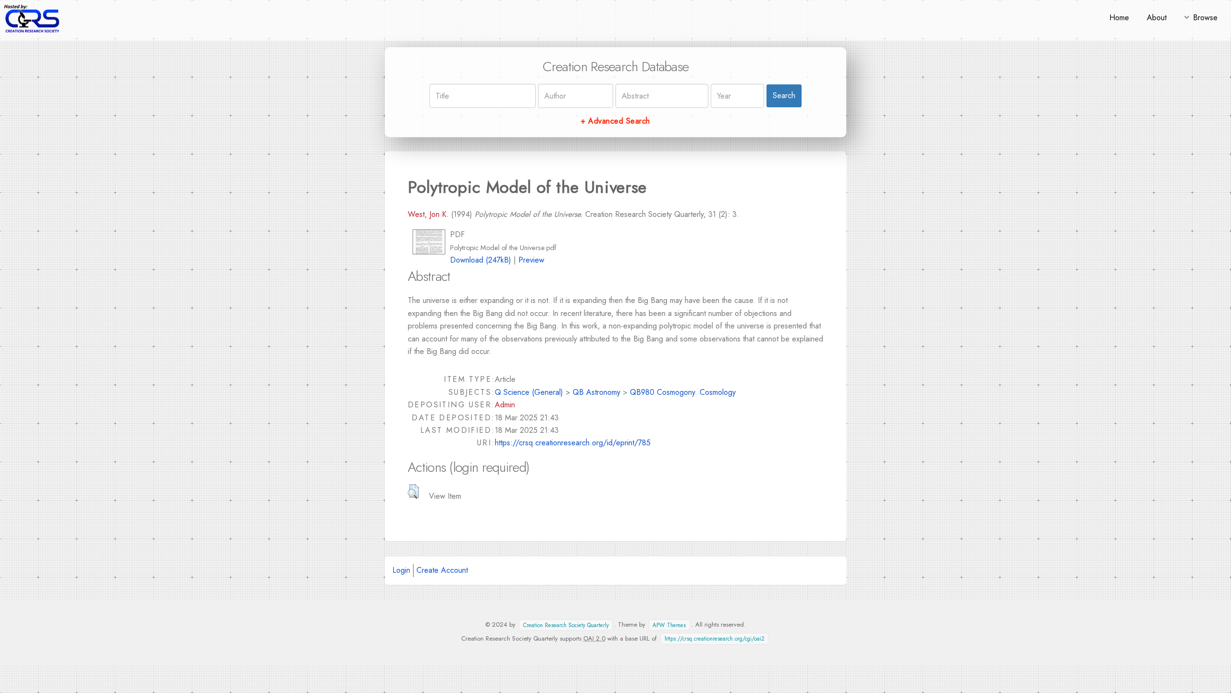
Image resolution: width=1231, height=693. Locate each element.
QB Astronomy (596, 392)
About (1157, 17)
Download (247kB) (480, 259)
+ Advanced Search (615, 120)
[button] (413, 491)
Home (1119, 17)
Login (401, 570)
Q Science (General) (529, 392)
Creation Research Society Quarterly (566, 625)
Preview (531, 259)
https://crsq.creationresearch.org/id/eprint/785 (573, 442)
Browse (1205, 17)
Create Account (442, 570)
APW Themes (669, 625)
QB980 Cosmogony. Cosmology (683, 392)
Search (784, 95)
